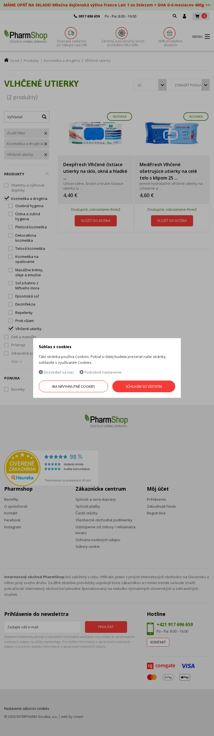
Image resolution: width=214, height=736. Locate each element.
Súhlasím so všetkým (144, 386)
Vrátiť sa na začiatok (185, 725)
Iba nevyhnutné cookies (73, 386)
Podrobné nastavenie (102, 372)
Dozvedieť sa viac (58, 372)
